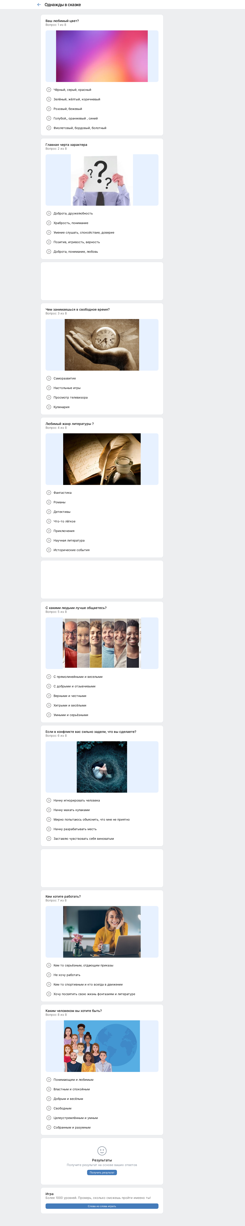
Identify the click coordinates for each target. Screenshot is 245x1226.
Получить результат (102, 1172)
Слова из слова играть (102, 1206)
